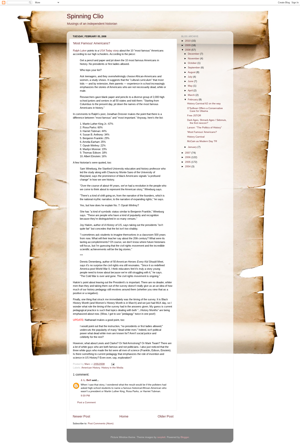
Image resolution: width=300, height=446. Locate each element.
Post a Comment (86, 402)
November (194, 58)
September (194, 67)
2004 (188, 166)
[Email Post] (112, 364)
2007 (188, 152)
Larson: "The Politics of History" (204, 127)
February (193, 99)
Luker (83, 50)
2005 (188, 162)
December (194, 54)
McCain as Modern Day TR (202, 141)
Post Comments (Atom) (101, 423)
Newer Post (81, 416)
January (192, 147)
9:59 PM (85, 395)
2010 (188, 40)
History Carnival (196, 136)
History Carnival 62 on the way (204, 103)
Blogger (185, 437)
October (192, 63)
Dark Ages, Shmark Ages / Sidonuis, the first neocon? (207, 121)
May (190, 86)
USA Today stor (108, 50)
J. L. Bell (86, 380)
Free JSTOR (194, 115)
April (190, 90)
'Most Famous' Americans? (91, 43)
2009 (188, 45)
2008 (188, 50)
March (191, 95)
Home (123, 416)
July (190, 76)
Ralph (76, 50)
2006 (188, 157)
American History (90, 367)
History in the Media (112, 367)
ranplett (161, 437)
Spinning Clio (85, 16)
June (191, 81)
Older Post (165, 416)
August (192, 72)
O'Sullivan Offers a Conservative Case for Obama (205, 109)
